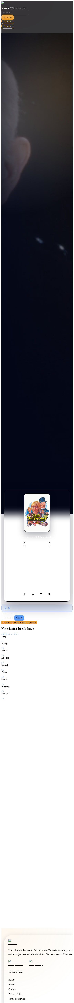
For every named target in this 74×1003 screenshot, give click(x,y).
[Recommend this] (32, 594)
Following (8, 618)
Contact (12, 989)
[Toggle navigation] (4, 31)
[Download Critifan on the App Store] (17, 963)
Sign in (7, 21)
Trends (7, 17)
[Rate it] (49, 594)
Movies (5, 8)
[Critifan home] (37, 4)
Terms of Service (16, 999)
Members (16, 8)
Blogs (23, 8)
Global (19, 618)
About (11, 984)
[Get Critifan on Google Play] (38, 963)
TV (10, 8)
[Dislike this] (41, 594)
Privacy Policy (15, 994)
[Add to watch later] (24, 594)
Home (21, 537)
